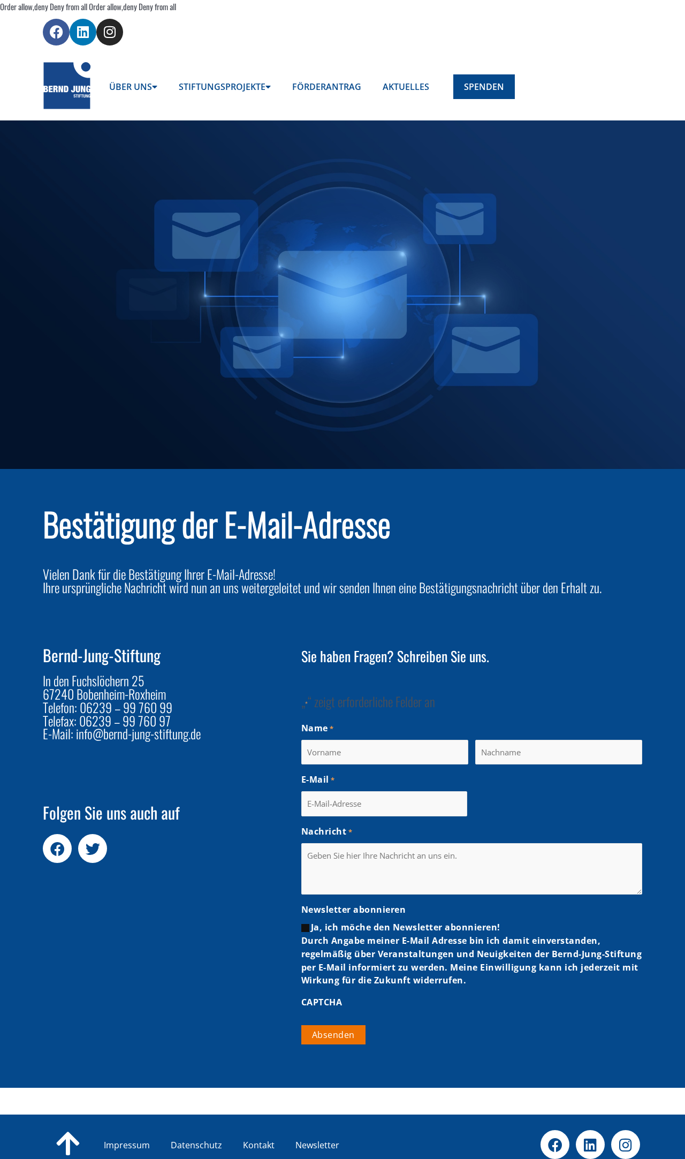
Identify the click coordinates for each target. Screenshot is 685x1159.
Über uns (130, 87)
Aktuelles (406, 87)
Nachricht (326, 831)
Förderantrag (326, 87)
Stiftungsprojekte (222, 87)
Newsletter (317, 1145)
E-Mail (318, 779)
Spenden (484, 87)
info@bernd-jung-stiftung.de (138, 733)
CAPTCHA (321, 1002)
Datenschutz (213, 1145)
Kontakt (276, 1145)
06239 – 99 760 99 (126, 707)
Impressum (127, 1145)
